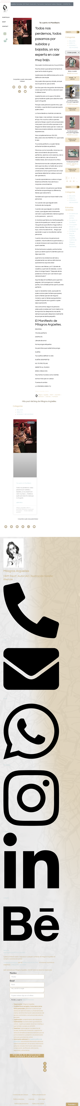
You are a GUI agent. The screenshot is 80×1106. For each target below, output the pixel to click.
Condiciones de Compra (20, 1094)
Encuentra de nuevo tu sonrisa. (73, 216)
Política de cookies (38, 1103)
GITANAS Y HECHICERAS (25, 414)
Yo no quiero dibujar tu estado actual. (73, 227)
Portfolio (6, 17)
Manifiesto (72, 231)
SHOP (4, 22)
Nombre (13, 973)
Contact (5, 26)
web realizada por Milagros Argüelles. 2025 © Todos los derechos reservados (27, 970)
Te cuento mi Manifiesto (23, 483)
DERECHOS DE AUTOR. (31, 962)
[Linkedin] (45, 1070)
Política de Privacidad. (28, 1000)
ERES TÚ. (20, 412)
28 (67, 181)
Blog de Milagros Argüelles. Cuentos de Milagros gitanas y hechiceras (72, 240)
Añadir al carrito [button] (72, 78)
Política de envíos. (18, 1099)
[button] (13, 87)
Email (12, 981)
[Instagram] (45, 1063)
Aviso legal (41, 1099)
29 (70, 181)
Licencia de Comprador (18, 964)
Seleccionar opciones (72, 109)
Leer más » (19, 502)
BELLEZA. (20, 410)
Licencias (31, 1099)
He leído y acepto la (22, 1000)
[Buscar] (78, 32)
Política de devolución (39, 1094)
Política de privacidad (21, 1103)
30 (73, 181)
